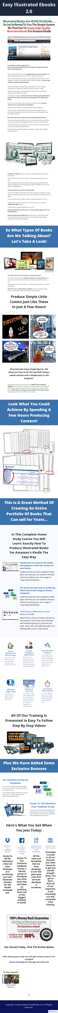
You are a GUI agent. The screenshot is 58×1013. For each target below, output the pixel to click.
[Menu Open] (29, 995)
